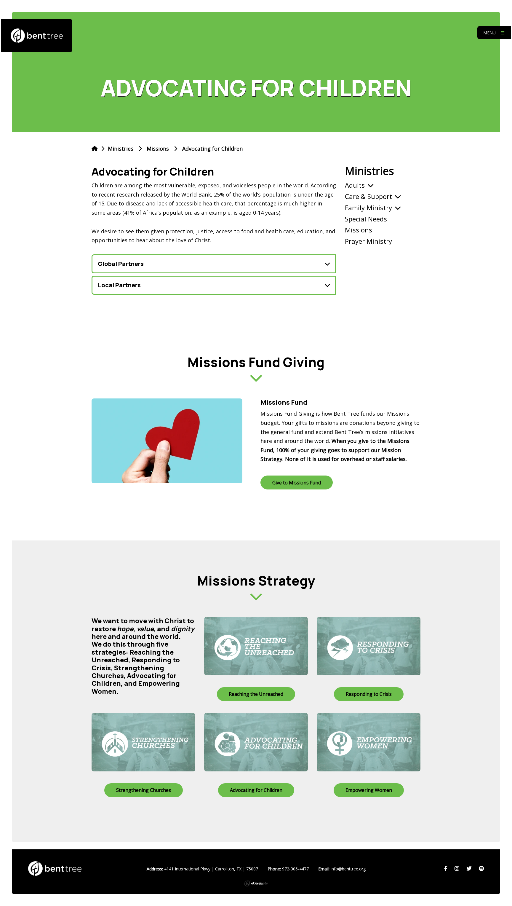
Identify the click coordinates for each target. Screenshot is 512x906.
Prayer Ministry (368, 241)
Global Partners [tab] (121, 264)
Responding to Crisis (369, 694)
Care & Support (368, 196)
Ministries (369, 171)
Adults (355, 185)
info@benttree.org (348, 869)
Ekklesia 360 (256, 883)
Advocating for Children (256, 790)
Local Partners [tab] (119, 285)
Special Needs (366, 218)
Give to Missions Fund (296, 482)
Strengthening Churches (143, 790)
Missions (158, 148)
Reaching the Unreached (256, 694)
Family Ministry (368, 207)
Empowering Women (368, 790)
